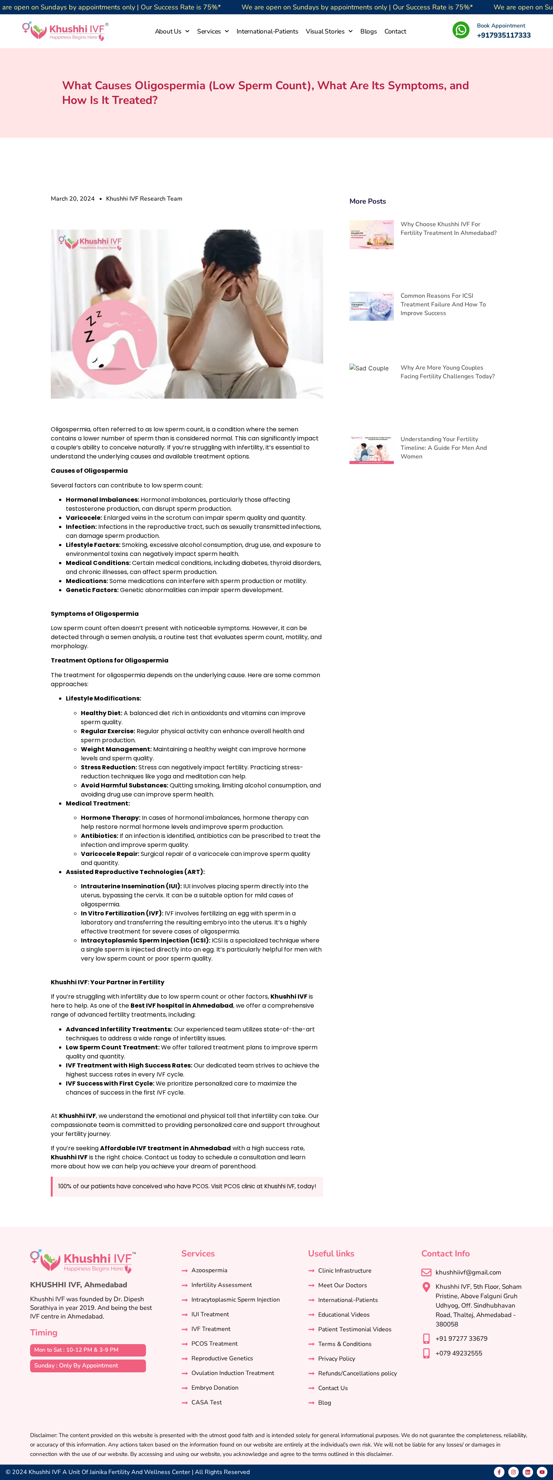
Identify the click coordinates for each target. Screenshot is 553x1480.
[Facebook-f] (499, 1472)
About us (168, 31)
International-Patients (267, 31)
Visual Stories (325, 31)
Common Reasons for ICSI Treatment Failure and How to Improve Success (443, 304)
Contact (395, 31)
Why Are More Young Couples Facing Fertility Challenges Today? (448, 372)
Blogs (368, 31)
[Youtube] (542, 1472)
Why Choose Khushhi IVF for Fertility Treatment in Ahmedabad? (449, 228)
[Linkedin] (528, 1472)
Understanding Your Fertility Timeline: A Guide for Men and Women (444, 448)
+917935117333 (504, 35)
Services (209, 31)
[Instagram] (513, 1472)
